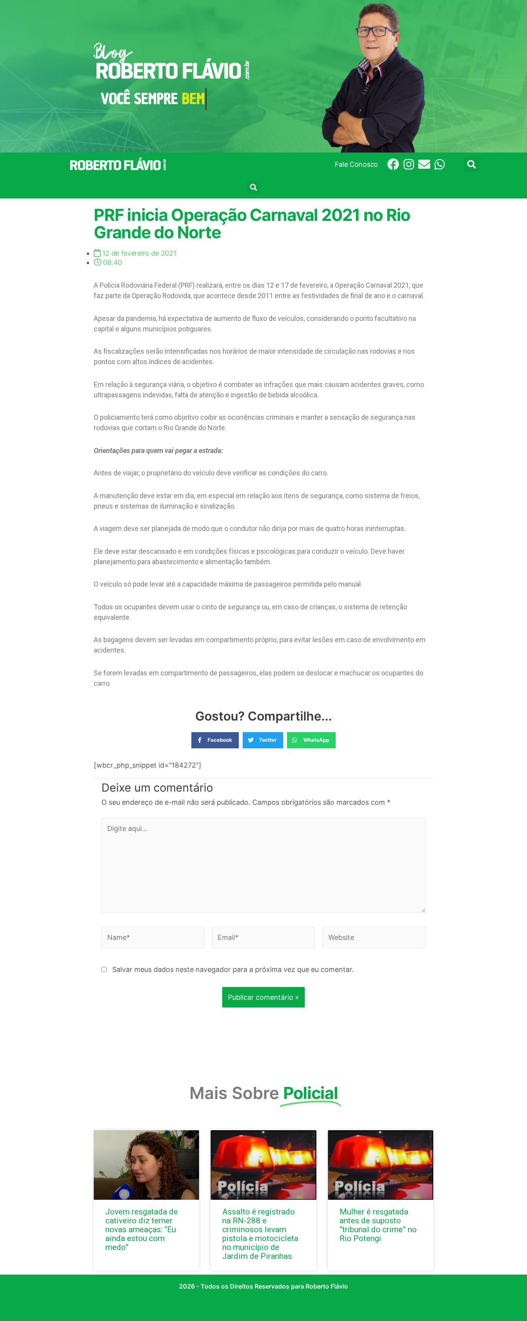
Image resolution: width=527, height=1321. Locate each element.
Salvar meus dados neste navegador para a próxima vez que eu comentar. (233, 969)
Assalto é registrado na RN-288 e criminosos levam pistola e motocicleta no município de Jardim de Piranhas (260, 1234)
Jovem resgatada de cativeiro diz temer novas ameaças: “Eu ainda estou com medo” (141, 1229)
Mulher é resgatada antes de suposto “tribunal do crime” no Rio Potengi (378, 1225)
